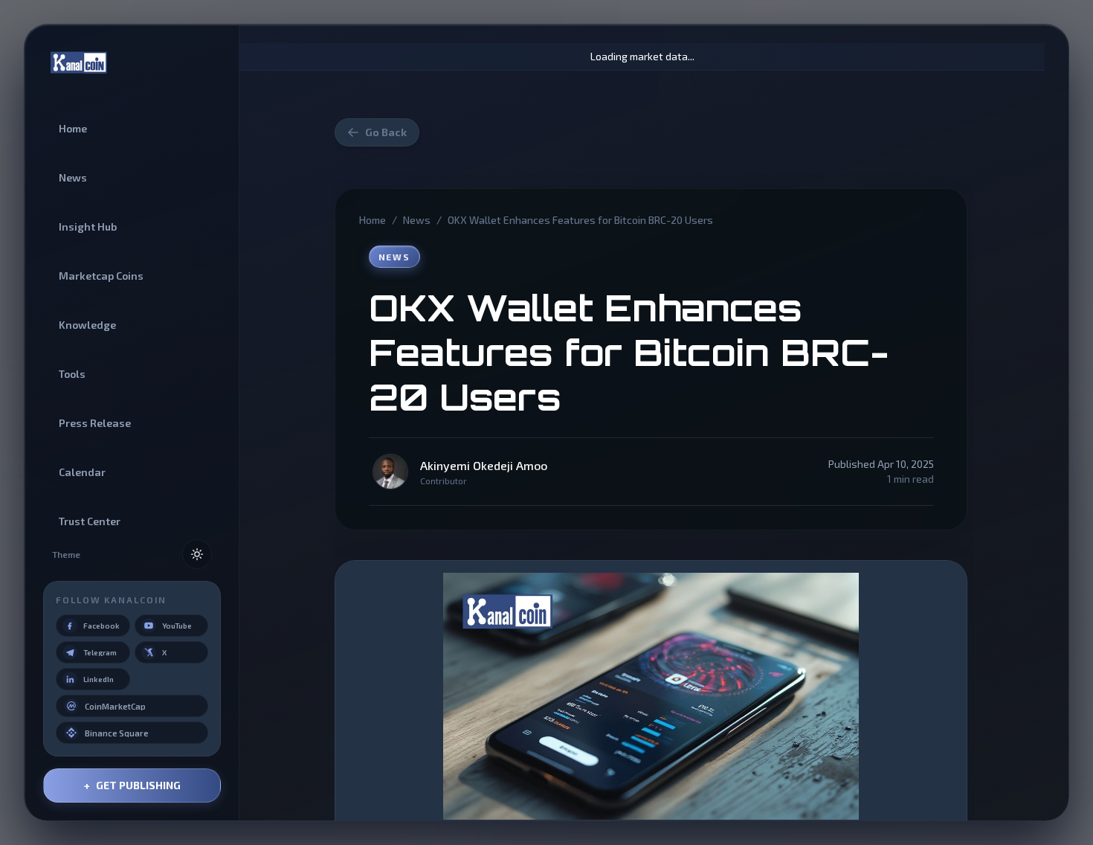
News (417, 219)
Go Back (386, 132)
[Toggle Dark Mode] (197, 554)
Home (372, 219)
